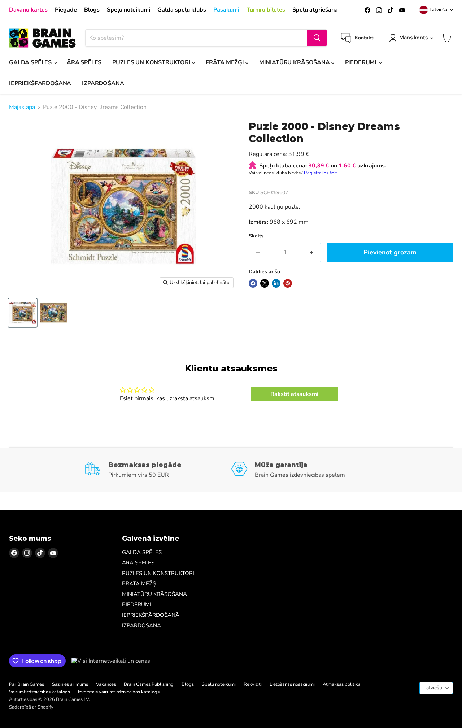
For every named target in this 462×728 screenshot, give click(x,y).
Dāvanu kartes (28, 9)
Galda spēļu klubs (181, 9)
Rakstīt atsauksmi (294, 394)
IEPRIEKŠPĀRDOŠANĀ (40, 83)
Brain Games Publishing (149, 684)
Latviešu (438, 9)
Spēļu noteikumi (128, 9)
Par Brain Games (26, 684)
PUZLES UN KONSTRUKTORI (152, 62)
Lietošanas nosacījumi (292, 684)
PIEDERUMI (361, 62)
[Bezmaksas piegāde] (157, 470)
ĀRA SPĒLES (84, 62)
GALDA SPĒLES (31, 62)
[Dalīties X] (264, 283)
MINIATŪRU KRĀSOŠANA (295, 62)
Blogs (92, 9)
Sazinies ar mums (70, 684)
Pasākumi (226, 9)
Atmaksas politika (342, 684)
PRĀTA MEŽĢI (225, 62)
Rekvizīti (253, 684)
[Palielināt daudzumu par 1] (311, 252)
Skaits (256, 236)
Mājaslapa (22, 107)
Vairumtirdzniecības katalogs (39, 692)
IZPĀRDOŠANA (103, 83)
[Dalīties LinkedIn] (276, 283)
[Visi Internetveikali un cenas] (110, 661)
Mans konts (413, 37)
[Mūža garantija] (304, 470)
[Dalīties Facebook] (253, 283)
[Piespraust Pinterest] (287, 283)
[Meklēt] (317, 38)
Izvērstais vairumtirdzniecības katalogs (119, 692)
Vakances (106, 684)
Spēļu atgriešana (315, 9)
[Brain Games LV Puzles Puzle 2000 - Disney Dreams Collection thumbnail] (22, 312)
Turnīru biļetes (266, 9)
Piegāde (66, 9)
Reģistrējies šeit (320, 173)
